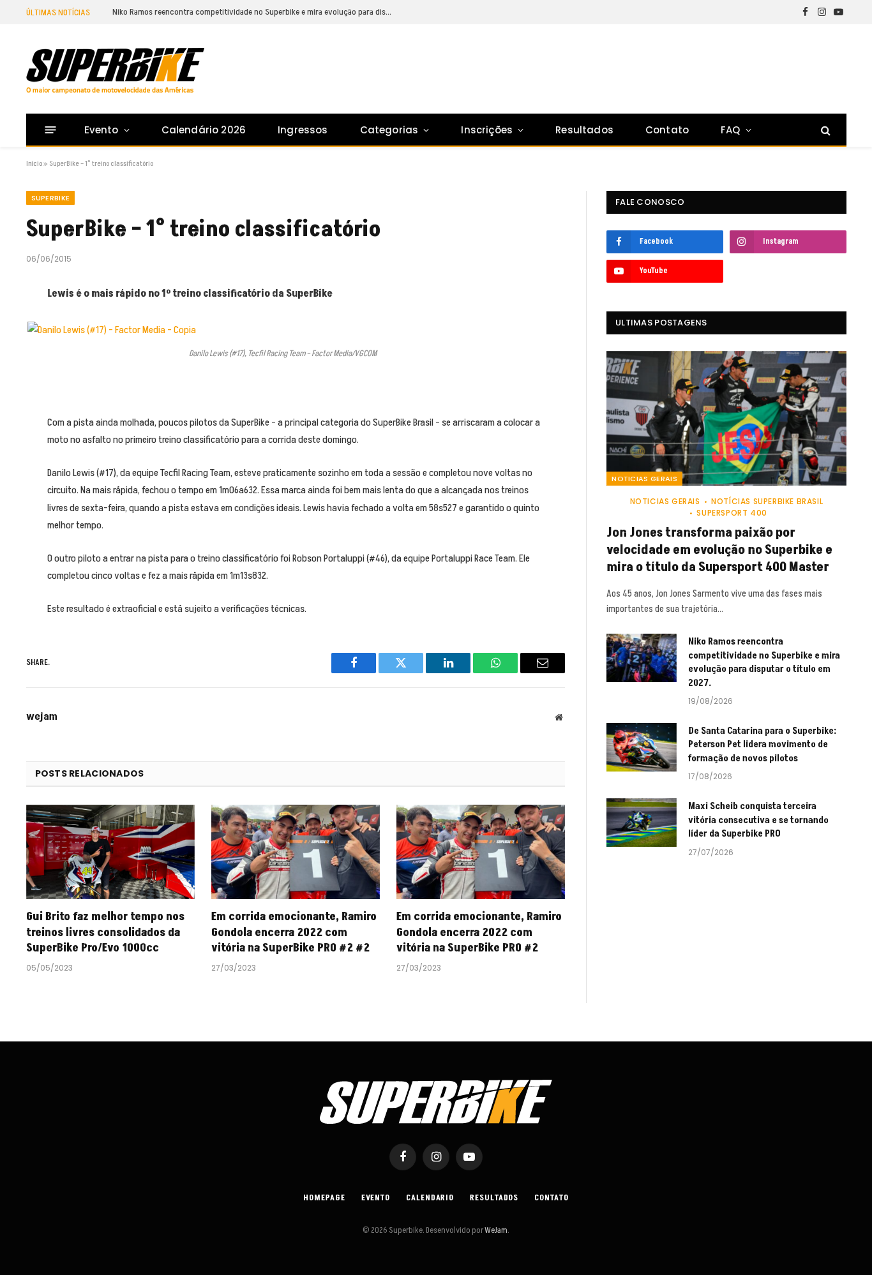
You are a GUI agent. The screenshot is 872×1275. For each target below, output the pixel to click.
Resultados (584, 130)
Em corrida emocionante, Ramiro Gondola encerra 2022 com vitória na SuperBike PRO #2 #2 (294, 932)
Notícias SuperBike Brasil (767, 501)
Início (34, 163)
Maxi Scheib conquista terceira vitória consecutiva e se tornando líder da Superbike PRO (758, 820)
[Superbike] (115, 70)
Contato (667, 130)
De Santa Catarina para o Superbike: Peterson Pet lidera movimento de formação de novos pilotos (762, 744)
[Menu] (50, 130)
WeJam (495, 1230)
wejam (41, 716)
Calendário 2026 (204, 130)
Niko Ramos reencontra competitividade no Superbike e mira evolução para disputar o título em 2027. (256, 12)
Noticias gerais (644, 478)
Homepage (324, 1198)
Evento (101, 130)
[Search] (824, 130)
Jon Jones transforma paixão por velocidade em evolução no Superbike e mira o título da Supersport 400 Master (719, 550)
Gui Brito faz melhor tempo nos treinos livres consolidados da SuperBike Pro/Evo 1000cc (105, 932)
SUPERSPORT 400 (731, 512)
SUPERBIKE (50, 198)
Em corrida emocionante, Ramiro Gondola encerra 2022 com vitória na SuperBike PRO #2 (479, 932)
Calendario (430, 1198)
